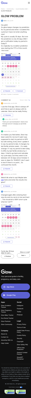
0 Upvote (7, 91)
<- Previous (7, 256)
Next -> (23, 255)
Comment (20, 91)
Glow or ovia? (25, 252)
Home (3, 9)
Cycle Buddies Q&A (22, 9)
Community (10, 9)
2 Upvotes (8, 115)
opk (2, 180)
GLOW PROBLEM (6, 11)
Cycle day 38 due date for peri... (7, 252)
